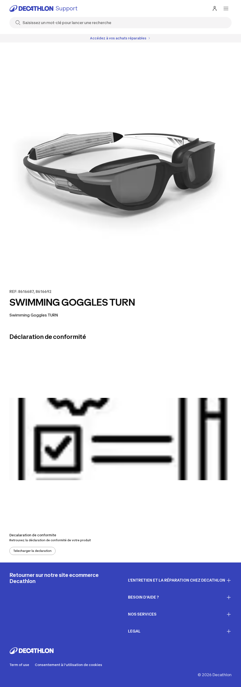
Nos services (142, 614)
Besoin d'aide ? (143, 597)
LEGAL (134, 631)
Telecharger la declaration (32, 551)
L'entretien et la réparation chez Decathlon (176, 580)
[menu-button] (226, 8)
